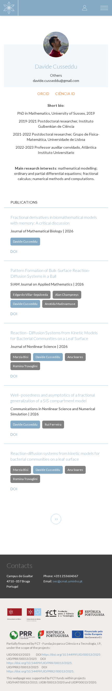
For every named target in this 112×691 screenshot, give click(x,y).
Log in (84, 8)
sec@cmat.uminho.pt (67, 581)
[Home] (9, 8)
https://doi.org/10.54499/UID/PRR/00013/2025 (39, 663)
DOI (13, 251)
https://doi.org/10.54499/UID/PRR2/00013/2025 (40, 671)
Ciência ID (65, 93)
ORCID (43, 93)
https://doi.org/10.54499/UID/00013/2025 (71, 654)
